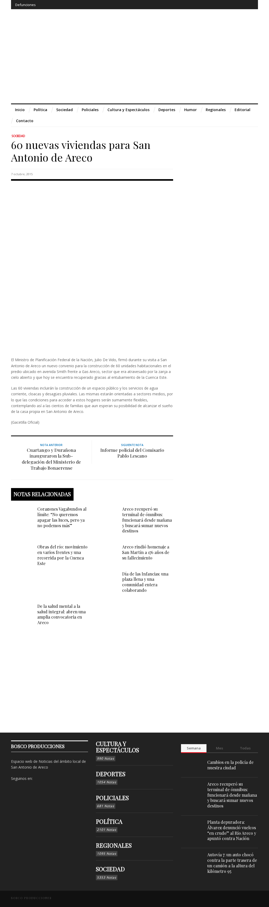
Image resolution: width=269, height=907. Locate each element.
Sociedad (18, 136)
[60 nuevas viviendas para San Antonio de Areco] (92, 267)
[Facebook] (211, 4)
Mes (219, 748)
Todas (245, 748)
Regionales (114, 845)
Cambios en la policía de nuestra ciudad (230, 764)
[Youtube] (240, 4)
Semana (194, 748)
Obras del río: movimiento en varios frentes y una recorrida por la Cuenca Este (62, 555)
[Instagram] (220, 4)
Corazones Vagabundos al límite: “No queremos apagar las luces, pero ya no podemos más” (61, 517)
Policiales (112, 798)
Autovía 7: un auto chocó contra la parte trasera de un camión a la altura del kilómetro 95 (232, 863)
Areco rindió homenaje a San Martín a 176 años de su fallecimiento (145, 552)
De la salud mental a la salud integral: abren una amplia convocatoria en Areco (61, 614)
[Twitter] (230, 4)
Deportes (110, 774)
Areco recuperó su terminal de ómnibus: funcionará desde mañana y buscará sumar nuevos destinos (147, 519)
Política (109, 821)
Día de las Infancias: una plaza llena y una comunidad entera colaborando (145, 582)
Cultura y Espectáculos (117, 746)
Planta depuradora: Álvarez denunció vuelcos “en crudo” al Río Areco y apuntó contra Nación (231, 830)
